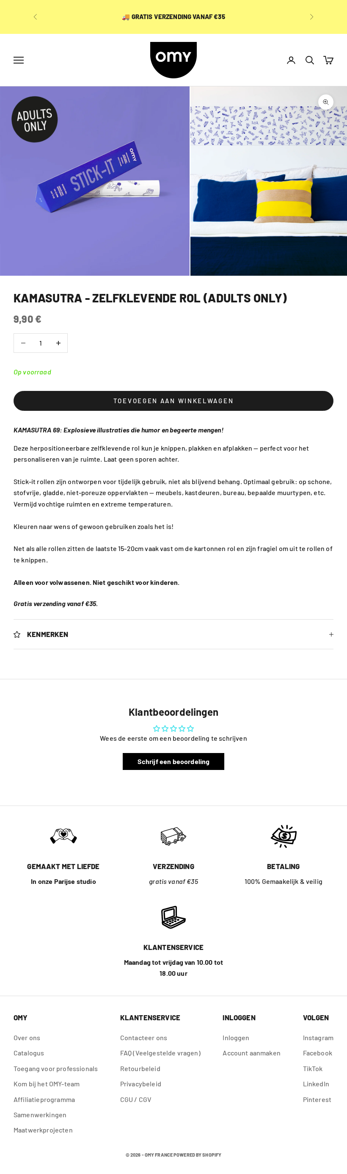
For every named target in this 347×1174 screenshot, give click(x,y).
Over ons (27, 1037)
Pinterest (317, 1099)
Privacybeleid (140, 1084)
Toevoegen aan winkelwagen (173, 400)
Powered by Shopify (197, 1154)
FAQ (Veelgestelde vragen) (160, 1053)
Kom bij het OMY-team (47, 1084)
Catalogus (29, 1053)
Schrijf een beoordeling (174, 761)
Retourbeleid (140, 1068)
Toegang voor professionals (56, 1068)
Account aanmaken (252, 1053)
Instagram (318, 1037)
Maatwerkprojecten (43, 1130)
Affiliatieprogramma (44, 1099)
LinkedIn (316, 1084)
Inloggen (236, 1037)
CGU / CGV (135, 1099)
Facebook (317, 1053)
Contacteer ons (143, 1037)
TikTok (313, 1068)
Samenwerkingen (40, 1114)
